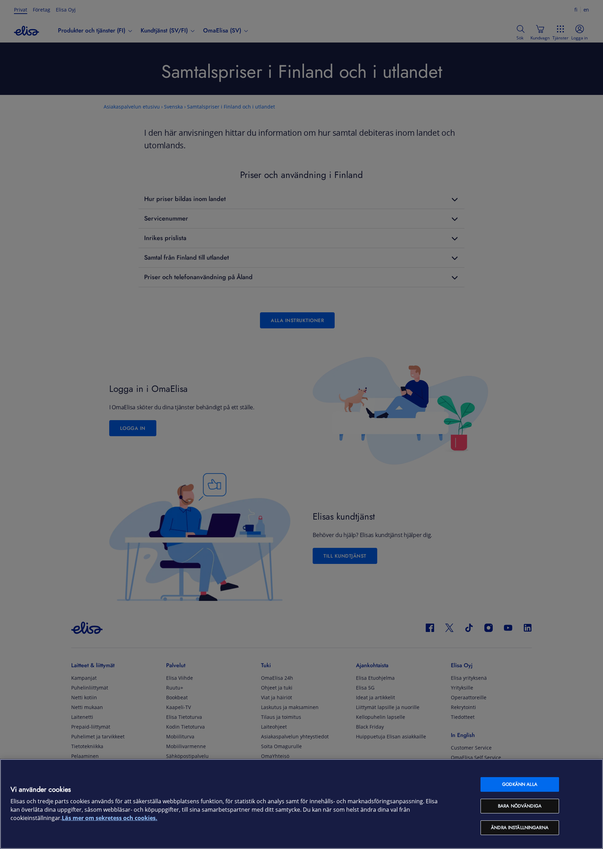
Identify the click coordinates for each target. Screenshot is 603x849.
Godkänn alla (519, 784)
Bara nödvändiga (520, 806)
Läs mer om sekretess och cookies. (109, 818)
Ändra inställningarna (520, 827)
